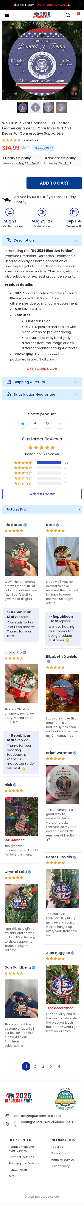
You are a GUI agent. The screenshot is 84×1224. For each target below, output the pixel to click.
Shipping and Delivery (24, 1163)
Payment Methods (21, 1157)
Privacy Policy (60, 1166)
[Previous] (5, 60)
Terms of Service (62, 1160)
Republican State (47, 1197)
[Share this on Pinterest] (47, 424)
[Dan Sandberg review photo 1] (21, 998)
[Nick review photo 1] (21, 816)
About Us (57, 1147)
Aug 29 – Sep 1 (28, 163)
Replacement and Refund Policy (21, 1149)
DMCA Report (18, 1170)
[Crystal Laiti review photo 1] (21, 903)
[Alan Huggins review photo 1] (63, 984)
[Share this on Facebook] (35, 424)
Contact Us (58, 1153)
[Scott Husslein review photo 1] (63, 888)
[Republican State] (42, 15)
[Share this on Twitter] (23, 424)
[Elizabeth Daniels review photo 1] (63, 693)
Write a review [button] (42, 493)
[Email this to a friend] (59, 424)
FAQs (12, 1176)
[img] (14, 530)
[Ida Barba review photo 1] (21, 556)
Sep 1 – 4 (65, 163)
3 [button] (43, 1066)
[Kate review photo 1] (63, 556)
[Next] (78, 60)
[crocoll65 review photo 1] (21, 683)
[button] (11, 140)
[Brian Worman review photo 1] (63, 784)
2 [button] (35, 1066)
